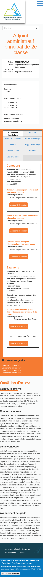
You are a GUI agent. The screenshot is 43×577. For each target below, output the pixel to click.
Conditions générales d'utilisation (17, 549)
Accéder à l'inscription (18, 205)
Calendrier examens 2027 (11, 368)
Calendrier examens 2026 (11, 372)
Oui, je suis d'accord (10, 573)
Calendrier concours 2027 (11, 365)
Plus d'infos (36, 569)
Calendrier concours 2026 (11, 370)
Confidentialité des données (15, 552)
